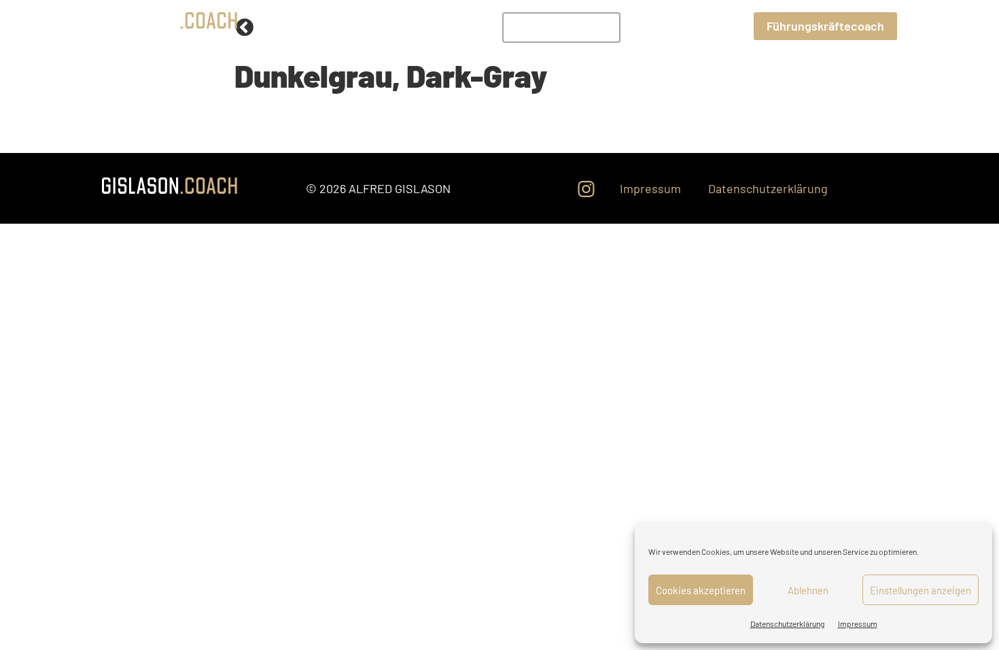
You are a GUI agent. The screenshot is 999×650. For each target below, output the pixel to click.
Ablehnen (808, 590)
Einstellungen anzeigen (920, 590)
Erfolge (652, 25)
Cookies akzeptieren (701, 590)
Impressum (857, 623)
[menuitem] (561, 27)
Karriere (719, 25)
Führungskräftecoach (825, 25)
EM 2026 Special (561, 27)
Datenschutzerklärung (787, 623)
